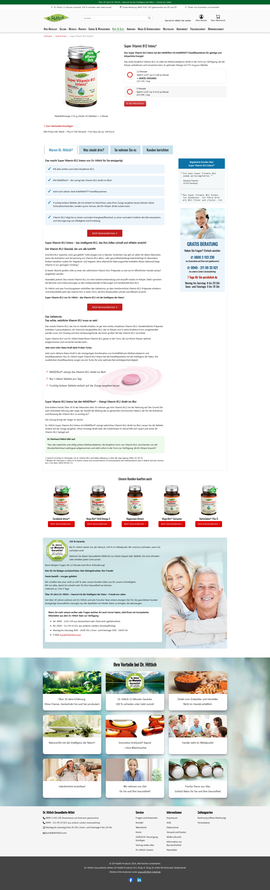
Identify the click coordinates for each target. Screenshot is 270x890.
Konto (138, 832)
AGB (169, 822)
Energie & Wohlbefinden (99, 29)
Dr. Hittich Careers (144, 849)
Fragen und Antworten (147, 817)
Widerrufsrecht (174, 836)
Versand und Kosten (176, 832)
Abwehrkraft (182, 29)
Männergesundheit (216, 29)
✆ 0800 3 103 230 (202, 257)
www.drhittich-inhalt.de (149, 871)
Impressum (172, 817)
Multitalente (168, 29)
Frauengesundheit (197, 29)
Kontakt (139, 822)
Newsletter (172, 849)
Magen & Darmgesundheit (149, 29)
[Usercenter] (201, 18)
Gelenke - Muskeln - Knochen (73, 29)
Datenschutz (173, 827)
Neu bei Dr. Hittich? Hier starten (178, 20)
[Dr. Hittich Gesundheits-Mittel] (56, 18)
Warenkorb (141, 827)
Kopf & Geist (118, 29)
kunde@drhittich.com (70, 634)
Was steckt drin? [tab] (93, 149)
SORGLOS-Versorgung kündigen (147, 838)
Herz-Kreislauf (50, 29)
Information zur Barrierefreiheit (174, 843)
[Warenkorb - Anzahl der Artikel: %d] (218, 18)
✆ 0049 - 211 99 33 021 (202, 267)
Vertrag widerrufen (145, 844)
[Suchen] (149, 18)
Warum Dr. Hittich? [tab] (61, 149)
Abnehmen (131, 29)
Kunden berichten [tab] (158, 149)
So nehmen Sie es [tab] (125, 149)
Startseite (48, 36)
